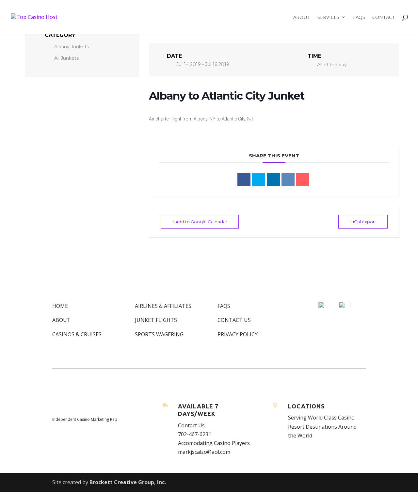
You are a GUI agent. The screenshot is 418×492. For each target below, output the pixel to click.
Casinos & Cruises (77, 334)
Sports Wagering (159, 334)
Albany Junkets (71, 47)
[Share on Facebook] (243, 179)
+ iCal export (363, 221)
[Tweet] (258, 179)
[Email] (302, 179)
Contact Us (234, 320)
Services (328, 17)
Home (60, 305)
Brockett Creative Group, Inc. (127, 482)
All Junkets (66, 58)
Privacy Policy (237, 334)
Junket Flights (156, 320)
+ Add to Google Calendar (199, 221)
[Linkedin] (273, 179)
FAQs (359, 17)
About (301, 17)
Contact (383, 17)
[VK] (288, 179)
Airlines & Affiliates (163, 305)
